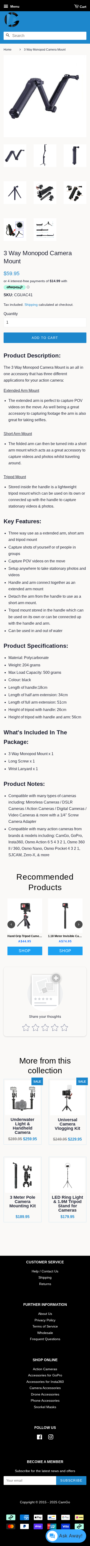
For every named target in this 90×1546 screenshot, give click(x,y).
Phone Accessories (45, 1400)
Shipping (31, 304)
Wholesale (45, 1333)
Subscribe (71, 1480)
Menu (14, 6)
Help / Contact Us (45, 1271)
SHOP (25, 951)
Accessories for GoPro (45, 1375)
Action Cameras (45, 1369)
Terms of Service (45, 1326)
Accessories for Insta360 (45, 1382)
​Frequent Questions (45, 1339)
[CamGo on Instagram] (50, 1438)
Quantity (11, 314)
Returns (45, 1284)
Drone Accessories (45, 1394)
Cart (83, 7)
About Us (45, 1314)
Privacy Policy (45, 1320)
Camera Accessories (45, 1388)
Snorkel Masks (45, 1407)
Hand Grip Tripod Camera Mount (29, 936)
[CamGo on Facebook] (39, 1438)
